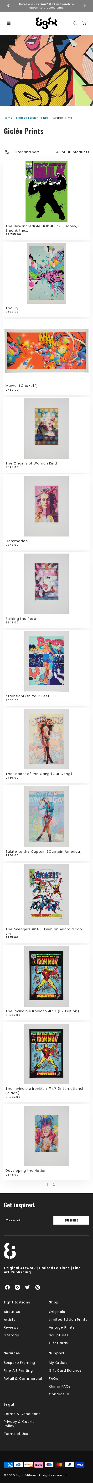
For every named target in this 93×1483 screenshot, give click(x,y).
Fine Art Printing (18, 1370)
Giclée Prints (62, 118)
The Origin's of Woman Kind (31, 463)
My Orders (58, 1362)
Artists (10, 1319)
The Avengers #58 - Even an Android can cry (43, 931)
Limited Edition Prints (32, 118)
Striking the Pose (20, 618)
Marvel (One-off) (21, 385)
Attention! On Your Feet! (28, 696)
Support (57, 1353)
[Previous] (8, 6)
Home (8, 118)
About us (12, 1311)
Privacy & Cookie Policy (19, 1423)
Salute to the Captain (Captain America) (43, 851)
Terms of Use (16, 1433)
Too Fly (12, 308)
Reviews (11, 1327)
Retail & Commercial (23, 1378)
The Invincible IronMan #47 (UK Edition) (42, 1011)
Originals (57, 1311)
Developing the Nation (26, 1170)
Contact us (59, 1394)
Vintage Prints (62, 1327)
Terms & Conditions (22, 1413)
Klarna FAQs (60, 1386)
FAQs (53, 1378)
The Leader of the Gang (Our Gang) (38, 773)
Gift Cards (58, 1343)
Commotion (16, 541)
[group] (46, 6)
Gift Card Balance (65, 1370)
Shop (54, 1302)
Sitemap (11, 1335)
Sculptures (58, 1335)
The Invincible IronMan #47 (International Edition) (44, 1090)
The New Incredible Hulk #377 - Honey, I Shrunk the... (42, 228)
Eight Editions (17, 1302)
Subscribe (71, 1220)
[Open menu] (8, 23)
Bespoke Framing (19, 1362)
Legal (9, 1404)
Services (12, 1353)
